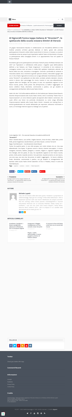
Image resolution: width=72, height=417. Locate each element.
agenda (16, 166)
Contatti (9, 379)
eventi (27, 166)
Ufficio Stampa (18, 43)
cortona (22, 166)
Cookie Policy (10, 386)
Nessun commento (45, 43)
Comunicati (37, 43)
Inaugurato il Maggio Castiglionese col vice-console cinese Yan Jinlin (35, 225)
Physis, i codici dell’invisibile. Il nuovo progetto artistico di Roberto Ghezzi (34, 235)
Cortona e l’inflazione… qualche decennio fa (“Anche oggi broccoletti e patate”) (37, 25)
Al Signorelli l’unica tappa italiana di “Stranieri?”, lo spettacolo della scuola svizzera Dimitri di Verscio (19, 180)
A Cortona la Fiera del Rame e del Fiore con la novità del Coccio (54, 225)
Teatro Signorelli (35, 166)
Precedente (12, 177)
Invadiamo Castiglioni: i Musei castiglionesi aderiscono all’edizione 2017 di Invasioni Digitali (16, 226)
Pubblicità (10, 382)
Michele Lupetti (24, 193)
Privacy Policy (10, 384)
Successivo (59, 177)
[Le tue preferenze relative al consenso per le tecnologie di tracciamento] (3, 414)
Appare (55, 409)
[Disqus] (36, 267)
